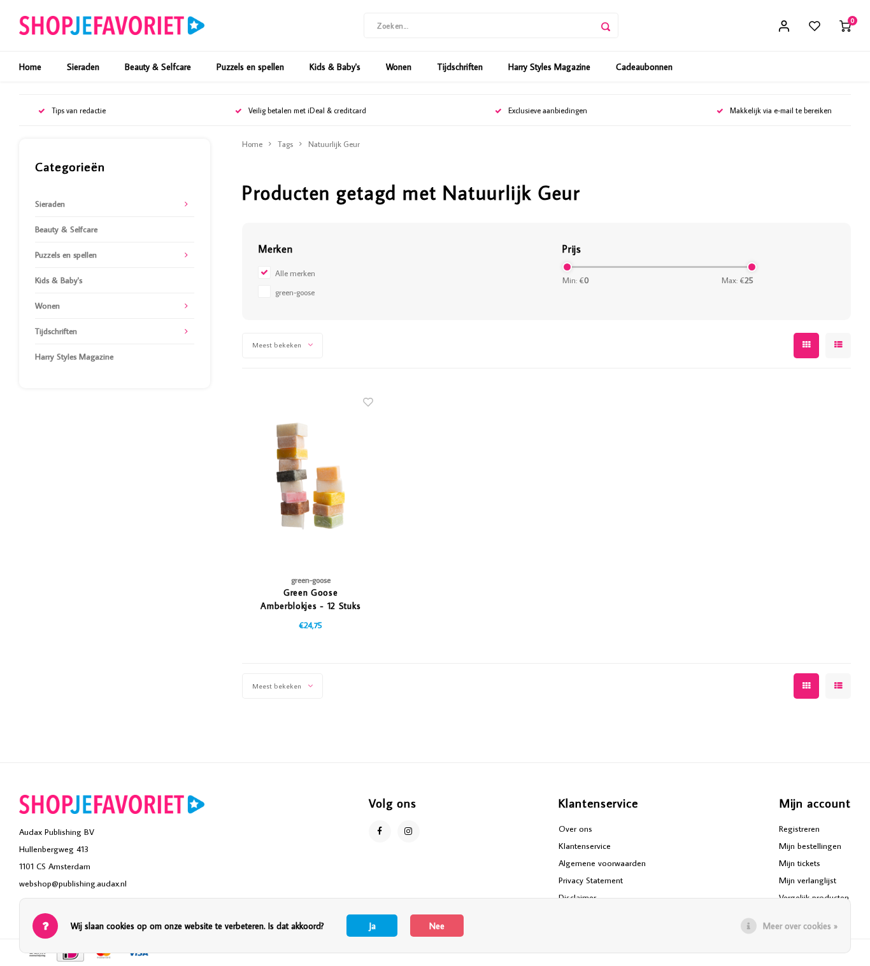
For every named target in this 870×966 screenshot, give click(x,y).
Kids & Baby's (335, 67)
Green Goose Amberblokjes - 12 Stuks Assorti (310, 600)
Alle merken (295, 273)
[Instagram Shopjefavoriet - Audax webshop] (408, 831)
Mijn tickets (799, 863)
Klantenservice (585, 845)
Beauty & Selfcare (158, 67)
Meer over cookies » (800, 926)
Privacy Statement (591, 880)
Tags (285, 144)
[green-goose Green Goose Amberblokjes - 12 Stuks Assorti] (311, 475)
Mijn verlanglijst (807, 880)
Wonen (398, 67)
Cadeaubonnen (644, 67)
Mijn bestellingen (810, 845)
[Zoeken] (605, 25)
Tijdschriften (460, 67)
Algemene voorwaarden (602, 863)
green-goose (295, 292)
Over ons (575, 828)
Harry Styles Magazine (549, 67)
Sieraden (83, 67)
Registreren (799, 828)
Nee (437, 926)
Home (30, 67)
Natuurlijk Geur (334, 144)
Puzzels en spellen (250, 67)
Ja (372, 926)
